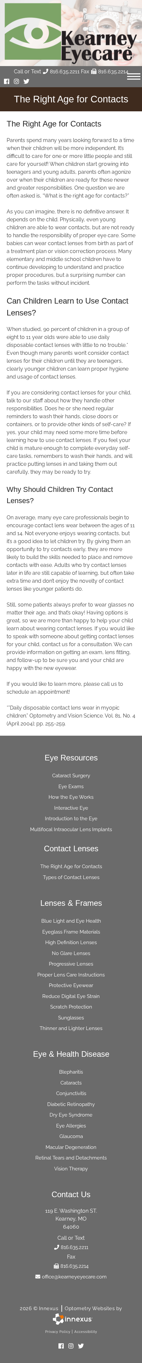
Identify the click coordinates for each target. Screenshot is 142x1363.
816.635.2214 (113, 71)
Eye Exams (71, 787)
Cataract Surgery (71, 776)
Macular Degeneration (71, 1147)
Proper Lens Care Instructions (71, 975)
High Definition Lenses (71, 942)
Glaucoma (71, 1136)
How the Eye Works (71, 797)
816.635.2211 (65, 71)
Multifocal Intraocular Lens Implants (71, 829)
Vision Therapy (71, 1169)
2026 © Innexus (71, 1308)
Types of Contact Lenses (71, 877)
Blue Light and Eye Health (71, 921)
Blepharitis (71, 1072)
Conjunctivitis (71, 1093)
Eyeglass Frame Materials (71, 932)
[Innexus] (71, 1319)
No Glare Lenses (71, 953)
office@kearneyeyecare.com (74, 1277)
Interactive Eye (71, 808)
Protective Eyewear (71, 985)
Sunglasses (71, 1018)
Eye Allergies (71, 1126)
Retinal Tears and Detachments (71, 1158)
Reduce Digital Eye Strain (71, 996)
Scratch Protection (71, 1007)
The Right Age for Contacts (71, 866)
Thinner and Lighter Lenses (71, 1028)
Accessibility (85, 1332)
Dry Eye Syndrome (71, 1115)
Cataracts (71, 1083)
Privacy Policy (57, 1332)
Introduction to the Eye (71, 819)
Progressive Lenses (71, 964)
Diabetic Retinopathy (71, 1104)
